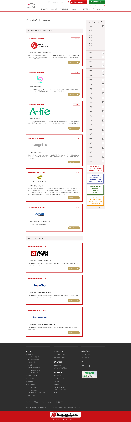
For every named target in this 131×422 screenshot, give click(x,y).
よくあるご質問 (86, 354)
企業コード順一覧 (34, 357)
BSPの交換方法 (33, 395)
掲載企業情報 (44, 9)
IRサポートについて (60, 388)
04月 (90, 40)
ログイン (101, 5)
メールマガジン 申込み (95, 189)
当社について (57, 376)
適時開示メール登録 (59, 357)
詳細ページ (71, 62)
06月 (90, 35)
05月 (90, 38)
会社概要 (56, 382)
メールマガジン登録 (59, 354)
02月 (90, 45)
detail (70, 268)
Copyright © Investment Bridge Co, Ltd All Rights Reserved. (65, 419)
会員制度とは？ (33, 390)
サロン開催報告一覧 (34, 370)
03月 (90, 43)
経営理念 (56, 384)
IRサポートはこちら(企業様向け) (95, 200)
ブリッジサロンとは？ (98, 9)
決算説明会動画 (64, 9)
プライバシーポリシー (47, 402)
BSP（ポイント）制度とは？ (37, 392)
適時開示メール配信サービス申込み (95, 178)
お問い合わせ (85, 357)
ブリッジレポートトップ (95, 22)
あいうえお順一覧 (34, 359)
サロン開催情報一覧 (34, 367)
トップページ (28, 14)
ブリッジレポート (75, 9)
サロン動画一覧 (33, 373)
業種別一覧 (32, 362)
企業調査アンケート (95, 168)
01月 (90, 48)
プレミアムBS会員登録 (60, 368)
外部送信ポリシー (60, 402)
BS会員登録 (57, 365)
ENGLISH (56, 392)
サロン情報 (54, 9)
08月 (90, 30)
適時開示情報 (86, 9)
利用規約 (35, 402)
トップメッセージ (59, 379)
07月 (90, 32)
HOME (28, 402)
